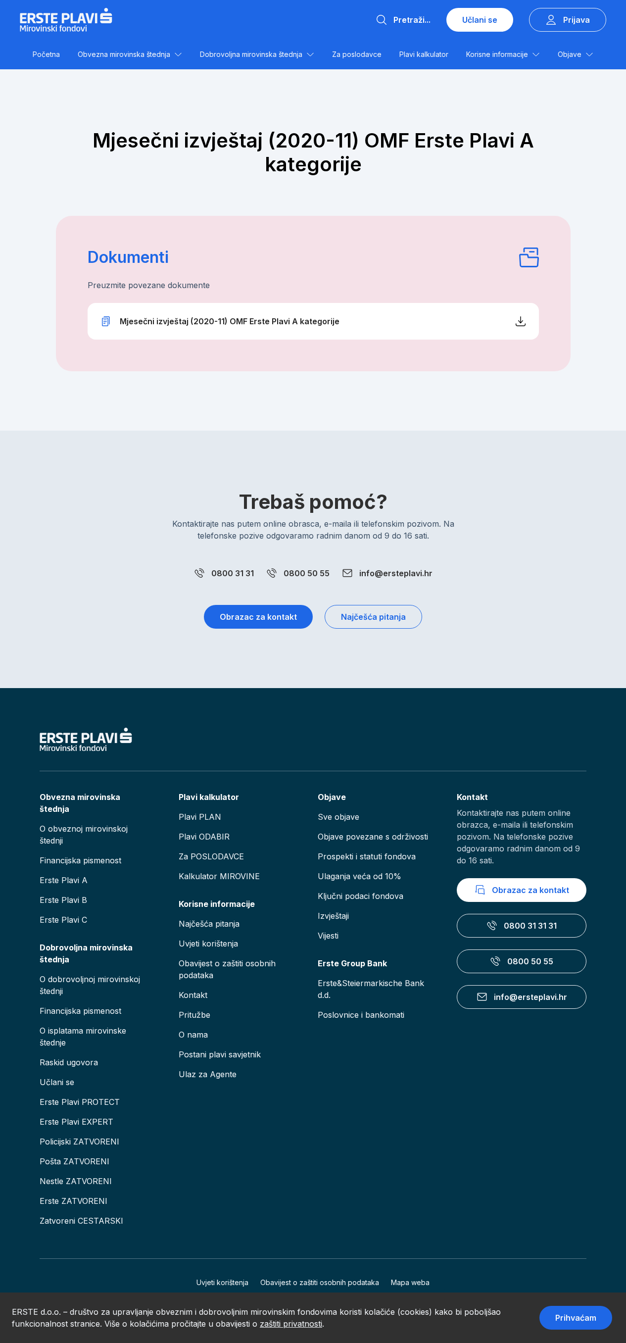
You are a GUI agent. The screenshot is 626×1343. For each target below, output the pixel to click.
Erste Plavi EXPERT (76, 1122)
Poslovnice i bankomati (361, 1015)
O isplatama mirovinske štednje (83, 1036)
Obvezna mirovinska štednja (124, 54)
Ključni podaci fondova (360, 896)
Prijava (576, 20)
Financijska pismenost (80, 860)
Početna (46, 54)
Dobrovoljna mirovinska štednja (251, 54)
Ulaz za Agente (208, 1074)
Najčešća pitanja (373, 617)
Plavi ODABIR (204, 837)
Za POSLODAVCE (211, 856)
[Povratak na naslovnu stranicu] (66, 19)
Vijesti (328, 936)
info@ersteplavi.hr (396, 573)
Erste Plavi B (63, 900)
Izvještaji (333, 916)
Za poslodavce (357, 54)
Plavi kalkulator (423, 54)
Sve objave (338, 817)
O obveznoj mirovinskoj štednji (84, 835)
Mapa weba (410, 1282)
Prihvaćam (575, 1318)
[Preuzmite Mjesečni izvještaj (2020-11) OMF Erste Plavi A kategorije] (313, 321)
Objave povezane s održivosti (373, 837)
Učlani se (479, 20)
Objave (569, 54)
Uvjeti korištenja (208, 943)
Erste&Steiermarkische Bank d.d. (371, 989)
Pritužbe (194, 1015)
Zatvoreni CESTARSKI (81, 1221)
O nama (193, 1035)
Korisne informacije (497, 54)
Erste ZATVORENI (73, 1201)
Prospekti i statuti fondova (367, 856)
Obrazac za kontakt (258, 617)
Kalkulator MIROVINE (219, 876)
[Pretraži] (381, 20)
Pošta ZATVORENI (74, 1161)
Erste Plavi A (64, 880)
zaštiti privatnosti (291, 1324)
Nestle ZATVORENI (76, 1181)
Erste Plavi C (63, 920)
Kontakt (193, 995)
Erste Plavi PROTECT (80, 1102)
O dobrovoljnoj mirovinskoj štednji (90, 985)
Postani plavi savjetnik (220, 1054)
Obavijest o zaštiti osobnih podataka (227, 969)
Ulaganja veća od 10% (359, 876)
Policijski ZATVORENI (79, 1141)
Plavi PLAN (200, 817)
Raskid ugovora (69, 1062)
